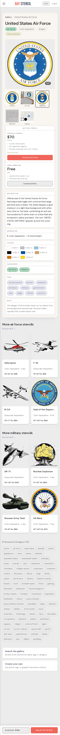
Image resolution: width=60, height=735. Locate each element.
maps (42, 604)
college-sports (22, 568)
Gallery (8, 17)
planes (33, 619)
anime (51, 548)
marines (52, 604)
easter (6, 578)
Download (12, 730)
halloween (20, 588)
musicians (8, 614)
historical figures (36, 588)
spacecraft (36, 629)
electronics (18, 578)
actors (6, 548)
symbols (34, 634)
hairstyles (8, 588)
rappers (7, 624)
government (38, 288)
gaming (50, 583)
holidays (24, 594)
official (30, 293)
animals (41, 548)
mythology (20, 614)
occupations (9, 619)
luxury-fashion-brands (14, 604)
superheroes (21, 634)
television (8, 639)
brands (16, 563)
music (41, 609)
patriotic (41, 293)
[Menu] (4, 3)
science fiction (31, 624)
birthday (45, 558)
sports (48, 629)
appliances (9, 553)
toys (18, 639)
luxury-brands (32, 599)
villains (26, 639)
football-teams (28, 583)
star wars (8, 634)
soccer (7, 629)
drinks (47, 573)
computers (38, 568)
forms (41, 583)
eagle (19, 293)
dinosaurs (18, 573)
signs (44, 624)
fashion (30, 578)
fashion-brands (44, 578)
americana (29, 548)
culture (7, 573)
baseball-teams (11, 558)
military (24, 269)
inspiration (49, 594)
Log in (54, 3)
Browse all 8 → (9, 437)
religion (18, 624)
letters (19, 599)
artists (28, 553)
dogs (38, 573)
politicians (44, 619)
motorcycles (29, 609)
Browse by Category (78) (16, 542)
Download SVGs (30, 184)
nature (32, 614)
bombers (13, 288)
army (19, 553)
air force (11, 29)
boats (6, 563)
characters (49, 563)
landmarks (8, 599)
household (36, 594)
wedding (37, 639)
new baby (51, 614)
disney (29, 573)
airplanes (42, 282)
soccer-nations (20, 629)
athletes (38, 553)
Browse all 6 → (9, 328)
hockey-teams (10, 594)
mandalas (31, 604)
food (16, 583)
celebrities (35, 563)
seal (10, 293)
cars (25, 563)
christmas (8, 568)
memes (7, 609)
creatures (51, 568)
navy (41, 614)
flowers (7, 583)
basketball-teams (29, 558)
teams (44, 634)
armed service (15, 282)
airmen (30, 282)
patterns (22, 619)
